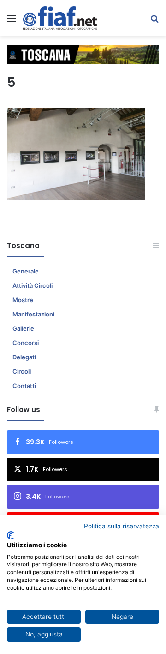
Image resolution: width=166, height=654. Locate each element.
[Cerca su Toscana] (154, 21)
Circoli (21, 371)
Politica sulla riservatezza (121, 526)
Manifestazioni (33, 314)
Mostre (22, 299)
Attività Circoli (32, 285)
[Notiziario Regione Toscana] (60, 18)
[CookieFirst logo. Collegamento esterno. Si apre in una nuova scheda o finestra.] (10, 535)
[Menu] (11, 21)
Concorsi (25, 342)
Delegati (24, 357)
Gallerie (23, 328)
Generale (25, 271)
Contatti (24, 385)
